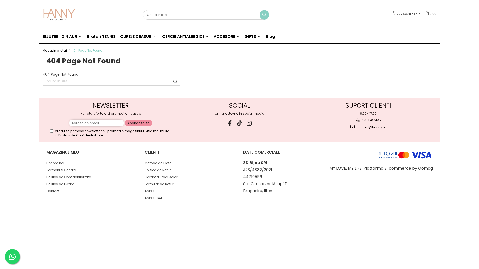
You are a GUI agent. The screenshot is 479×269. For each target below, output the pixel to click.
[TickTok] (239, 123)
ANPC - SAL (153, 198)
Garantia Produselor (161, 177)
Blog (270, 36)
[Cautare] (264, 15)
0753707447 (371, 120)
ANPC (149, 191)
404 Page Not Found (87, 50)
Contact (52, 191)
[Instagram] (249, 123)
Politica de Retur (158, 170)
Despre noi (55, 163)
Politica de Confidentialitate (80, 135)
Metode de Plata (158, 163)
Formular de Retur (159, 184)
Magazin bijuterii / (57, 50)
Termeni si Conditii (61, 170)
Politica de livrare (60, 184)
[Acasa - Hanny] (68, 15)
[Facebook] (230, 123)
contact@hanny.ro (371, 127)
